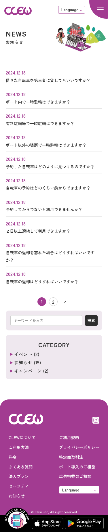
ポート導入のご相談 (77, 467)
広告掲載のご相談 (75, 476)
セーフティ (19, 486)
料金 (13, 457)
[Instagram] (95, 419)
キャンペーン (28, 370)
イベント (23, 354)
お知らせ (23, 362)
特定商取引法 (71, 457)
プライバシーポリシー (79, 447)
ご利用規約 (69, 437)
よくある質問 (21, 467)
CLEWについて (22, 437)
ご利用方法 (19, 447)
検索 (91, 320)
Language (69, 9)
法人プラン (19, 476)
